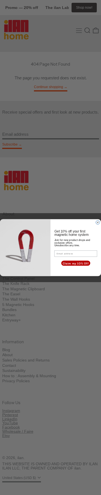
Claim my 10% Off (76, 263)
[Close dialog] (98, 222)
